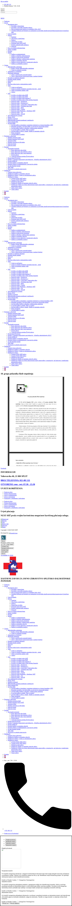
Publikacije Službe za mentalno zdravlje (19, 173)
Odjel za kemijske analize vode (19, 90)
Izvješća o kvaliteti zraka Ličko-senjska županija (24, 100)
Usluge (6, 65)
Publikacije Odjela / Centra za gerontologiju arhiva (22, 175)
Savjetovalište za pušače (18, 134)
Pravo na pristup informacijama (16, 48)
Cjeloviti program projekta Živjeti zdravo (22, 156)
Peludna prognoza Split (14, 137)
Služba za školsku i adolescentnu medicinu (23, 59)
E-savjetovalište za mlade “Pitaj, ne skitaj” (23, 129)
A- (2, 544)
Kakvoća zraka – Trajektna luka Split (21, 106)
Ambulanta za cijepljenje (14, 71)
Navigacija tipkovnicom (7, 548)
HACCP (10, 81)
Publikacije (7, 170)
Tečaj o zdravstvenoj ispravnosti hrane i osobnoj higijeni (26, 76)
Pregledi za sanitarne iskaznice (16, 78)
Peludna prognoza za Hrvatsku (16, 142)
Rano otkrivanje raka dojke (18, 150)
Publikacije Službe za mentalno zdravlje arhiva (24, 183)
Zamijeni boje (4, 550)
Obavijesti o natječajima (17, 38)
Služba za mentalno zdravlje (19, 60)
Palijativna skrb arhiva (17, 181)
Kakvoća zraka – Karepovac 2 (19, 103)
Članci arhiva (15, 189)
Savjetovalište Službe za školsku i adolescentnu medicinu (27, 128)
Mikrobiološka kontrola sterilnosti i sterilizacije (21, 120)
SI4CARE (11, 167)
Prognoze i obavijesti (10, 136)
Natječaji (13, 37)
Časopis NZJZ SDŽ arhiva (18, 180)
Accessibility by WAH (7, 555)
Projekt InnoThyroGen (14, 158)
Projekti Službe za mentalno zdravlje (18, 162)
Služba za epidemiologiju (18, 54)
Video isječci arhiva (16, 188)
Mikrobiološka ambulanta (15, 67)
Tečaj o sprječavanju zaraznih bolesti (21, 74)
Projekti (6, 147)
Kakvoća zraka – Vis (17, 112)
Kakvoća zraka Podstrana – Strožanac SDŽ (23, 111)
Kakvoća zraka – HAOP (18, 114)
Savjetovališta (11, 123)
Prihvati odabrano (14, 903)
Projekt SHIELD (12, 161)
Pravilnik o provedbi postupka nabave (21, 27)
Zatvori (3, 541)
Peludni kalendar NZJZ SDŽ (16, 139)
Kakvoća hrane (12, 144)
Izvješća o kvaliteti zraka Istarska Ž (21, 98)
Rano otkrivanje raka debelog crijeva (21, 151)
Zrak (9, 93)
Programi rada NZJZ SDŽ (18, 43)
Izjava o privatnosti (9, 497)
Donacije (13, 46)
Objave (10, 35)
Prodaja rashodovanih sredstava (20, 45)
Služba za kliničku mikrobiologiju (20, 56)
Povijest (10, 51)
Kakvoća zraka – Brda (17, 107)
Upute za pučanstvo (16, 87)
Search (2, 9)
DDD (9, 82)
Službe (10, 52)
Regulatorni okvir (12, 24)
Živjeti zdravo (15, 155)
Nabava (13, 40)
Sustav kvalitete (12, 49)
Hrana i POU (11, 117)
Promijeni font (4, 546)
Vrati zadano (10, 544)
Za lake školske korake (14, 166)
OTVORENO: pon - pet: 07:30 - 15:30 (18, 484)
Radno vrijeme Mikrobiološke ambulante (22, 68)
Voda (9, 85)
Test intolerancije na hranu (15, 115)
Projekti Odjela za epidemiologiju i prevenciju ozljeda (22, 164)
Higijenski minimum (13, 73)
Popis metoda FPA (13, 122)
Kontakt (6, 191)
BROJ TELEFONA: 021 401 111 (15, 480)
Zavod (6, 23)
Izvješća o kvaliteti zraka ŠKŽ (19, 96)
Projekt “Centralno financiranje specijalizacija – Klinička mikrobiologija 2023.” (30, 159)
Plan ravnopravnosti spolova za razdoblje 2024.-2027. (26, 29)
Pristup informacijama (10, 493)
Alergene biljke (12, 140)
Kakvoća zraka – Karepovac (19, 101)
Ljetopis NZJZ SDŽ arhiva (18, 178)
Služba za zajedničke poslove (19, 63)
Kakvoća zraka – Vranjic (18, 109)
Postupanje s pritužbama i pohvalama (14, 498)
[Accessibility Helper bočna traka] (3, 537)
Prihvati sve (5, 903)
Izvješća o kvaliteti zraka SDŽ (19, 95)
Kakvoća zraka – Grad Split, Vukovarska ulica (24, 104)
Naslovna (6, 21)
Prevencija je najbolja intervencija (17, 169)
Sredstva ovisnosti (13, 118)
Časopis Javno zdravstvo (14, 172)
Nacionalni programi (13, 148)
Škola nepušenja (15, 133)
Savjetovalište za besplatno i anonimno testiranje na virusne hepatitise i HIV (32, 125)
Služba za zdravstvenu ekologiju (20, 57)
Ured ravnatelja (12, 34)
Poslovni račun (8, 492)
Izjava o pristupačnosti (10, 495)
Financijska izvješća (16, 41)
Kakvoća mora (12, 145)
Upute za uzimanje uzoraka (18, 70)
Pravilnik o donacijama (17, 26)
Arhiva (13, 92)
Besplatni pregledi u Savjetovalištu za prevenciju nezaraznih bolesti (29, 126)
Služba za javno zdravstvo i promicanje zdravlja (24, 62)
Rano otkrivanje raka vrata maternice (21, 153)
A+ (4, 544)
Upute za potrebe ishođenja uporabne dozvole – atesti (26, 89)
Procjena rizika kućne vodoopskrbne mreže (20, 84)
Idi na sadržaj (4, 1)
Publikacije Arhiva (13, 177)
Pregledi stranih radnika (14, 79)
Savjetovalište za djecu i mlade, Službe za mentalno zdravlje (27, 131)
